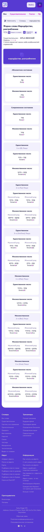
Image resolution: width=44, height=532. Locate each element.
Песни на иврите (8, 462)
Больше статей (28, 492)
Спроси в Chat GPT (8, 480)
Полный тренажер (29, 418)
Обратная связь (22, 516)
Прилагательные (8, 427)
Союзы (4, 439)
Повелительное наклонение (28, 434)
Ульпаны (5, 502)
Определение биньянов (31, 427)
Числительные (7, 448)
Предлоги (5, 430)
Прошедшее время (29, 424)
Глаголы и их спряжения (10, 424)
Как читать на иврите (30, 459)
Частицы (5, 442)
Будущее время (28, 421)
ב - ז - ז (13, 40)
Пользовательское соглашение (22, 522)
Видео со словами (8, 451)
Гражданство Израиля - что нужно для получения (32, 488)
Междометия (6, 445)
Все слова (5, 418)
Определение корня (30, 430)
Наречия (5, 436)
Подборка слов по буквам (11, 477)
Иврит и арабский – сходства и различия (30, 469)
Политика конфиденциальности (22, 519)
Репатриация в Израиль (31, 484)
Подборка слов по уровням (11, 471)
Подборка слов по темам (10, 468)
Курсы (4, 465)
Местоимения (6, 433)
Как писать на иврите (30, 465)
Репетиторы (6, 499)
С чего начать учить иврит (32, 462)
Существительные (8, 421)
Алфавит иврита (8, 459)
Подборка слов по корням (11, 474)
